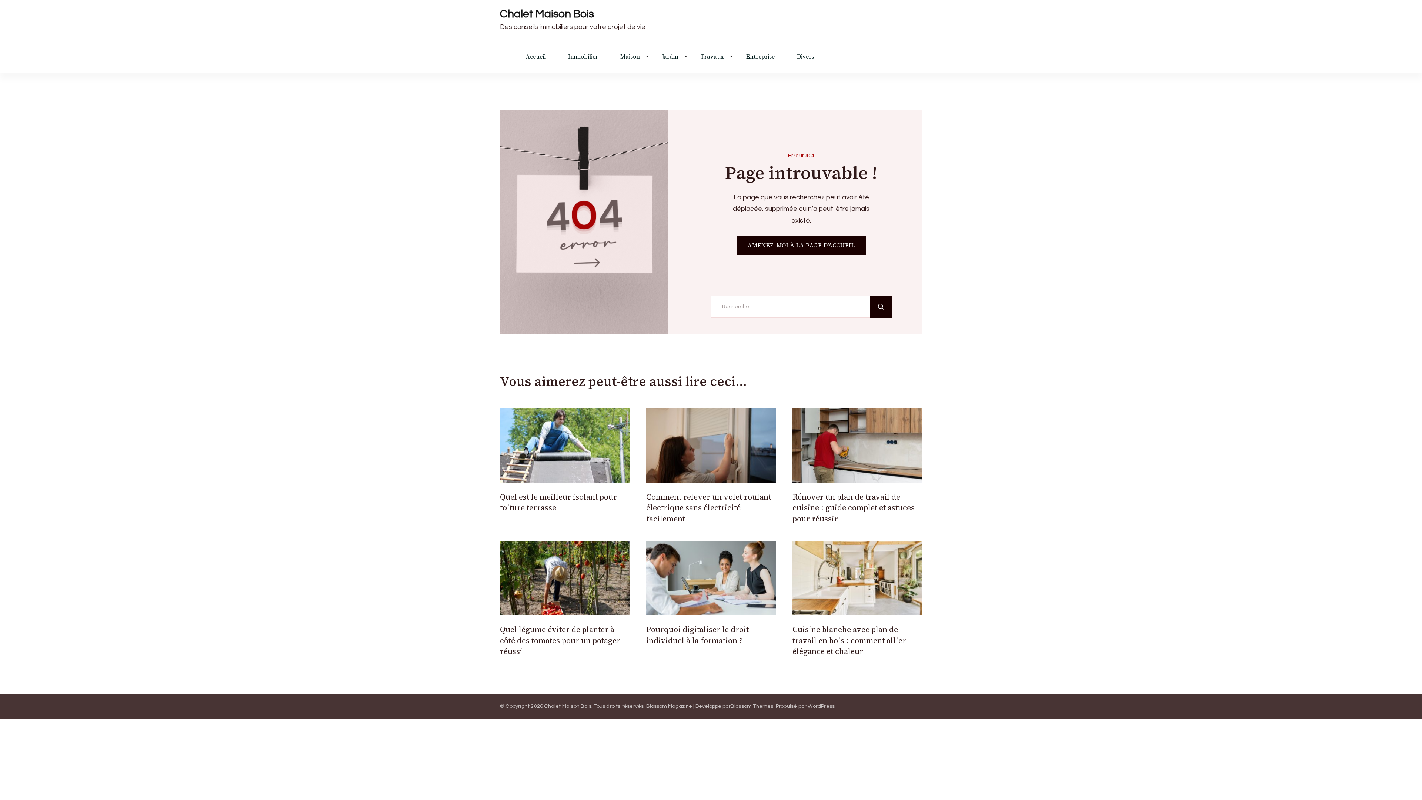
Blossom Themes (752, 706)
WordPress (821, 706)
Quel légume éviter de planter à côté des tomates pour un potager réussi (560, 640)
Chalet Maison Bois (547, 14)
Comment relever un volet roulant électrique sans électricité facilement (708, 507)
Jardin (670, 56)
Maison (630, 56)
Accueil (536, 56)
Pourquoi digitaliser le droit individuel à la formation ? (697, 635)
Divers (805, 56)
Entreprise (760, 56)
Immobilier (583, 56)
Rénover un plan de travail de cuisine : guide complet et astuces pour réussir (853, 507)
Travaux (712, 56)
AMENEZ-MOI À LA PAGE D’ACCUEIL (801, 245)
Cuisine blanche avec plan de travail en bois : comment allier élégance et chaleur (849, 640)
